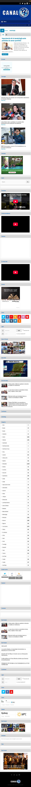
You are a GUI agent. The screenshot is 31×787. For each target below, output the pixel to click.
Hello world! (4, 646)
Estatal (3, 481)
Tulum (3, 550)
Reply (3, 704)
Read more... (3, 100)
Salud (3, 538)
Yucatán (3, 559)
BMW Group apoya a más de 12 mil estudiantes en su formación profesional (13, 147)
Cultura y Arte (4, 458)
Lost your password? (21, 333)
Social (3, 541)
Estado (3, 478)
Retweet (7, 704)
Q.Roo (3, 535)
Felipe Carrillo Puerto (6, 484)
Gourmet (4, 490)
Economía (4, 469)
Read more (5, 54)
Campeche (4, 434)
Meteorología (4, 514)
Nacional (4, 520)
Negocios (4, 523)
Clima (3, 452)
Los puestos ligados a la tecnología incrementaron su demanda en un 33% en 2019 (13, 649)
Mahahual (4, 508)
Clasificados (4, 443)
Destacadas (4, 464)
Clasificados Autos (5, 446)
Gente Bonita (4, 487)
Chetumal (4, 440)
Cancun (3, 437)
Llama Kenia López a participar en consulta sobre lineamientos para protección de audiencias (12, 122)
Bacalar (3, 428)
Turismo (3, 553)
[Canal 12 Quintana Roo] (15, 12)
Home (6, 30)
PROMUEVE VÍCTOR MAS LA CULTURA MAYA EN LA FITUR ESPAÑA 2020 (15, 664)
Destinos (4, 467)
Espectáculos (4, 475)
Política (3, 529)
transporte (4, 547)
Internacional (4, 499)
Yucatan (3, 562)
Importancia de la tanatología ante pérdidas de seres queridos (14, 39)
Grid (3, 35)
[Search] (28, 182)
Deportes (4, 461)
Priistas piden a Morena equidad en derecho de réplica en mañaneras (18, 384)
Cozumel (4, 455)
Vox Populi (4, 556)
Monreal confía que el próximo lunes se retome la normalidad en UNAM (17, 397)
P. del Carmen (4, 526)
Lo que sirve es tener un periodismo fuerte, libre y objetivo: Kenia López (18, 390)
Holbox (3, 493)
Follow (13, 702)
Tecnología (4, 544)
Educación (4, 472)
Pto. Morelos (4, 532)
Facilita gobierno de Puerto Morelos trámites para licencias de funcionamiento (14, 659)
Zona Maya (4, 565)
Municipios (4, 517)
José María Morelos (6, 502)
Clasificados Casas (5, 449)
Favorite (12, 704)
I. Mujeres (4, 496)
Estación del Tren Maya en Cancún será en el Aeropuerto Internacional (14, 374)
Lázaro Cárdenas (5, 505)
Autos (3, 425)
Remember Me (26, 330)
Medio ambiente (5, 511)
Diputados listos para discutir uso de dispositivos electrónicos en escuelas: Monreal (15, 98)
